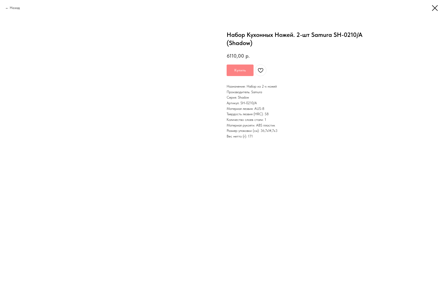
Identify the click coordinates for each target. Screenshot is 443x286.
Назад (15, 8)
